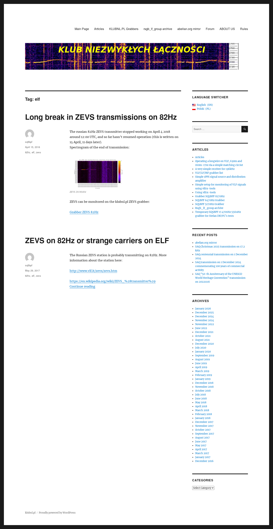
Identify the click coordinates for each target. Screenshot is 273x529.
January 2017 (202, 457)
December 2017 (204, 422)
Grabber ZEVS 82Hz (84, 212)
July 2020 (200, 347)
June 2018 (201, 398)
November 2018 (204, 386)
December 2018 (204, 383)
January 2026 (203, 308)
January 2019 (203, 379)
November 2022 (204, 324)
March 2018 (202, 410)
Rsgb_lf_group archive (209, 208)
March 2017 (202, 453)
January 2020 (203, 351)
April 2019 (201, 367)
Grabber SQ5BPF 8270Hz (210, 196)
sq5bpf (28, 142)
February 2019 (203, 375)
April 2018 (201, 406)
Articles (99, 29)
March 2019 (202, 371)
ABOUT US (227, 29)
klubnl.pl (30, 512)
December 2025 (204, 312)
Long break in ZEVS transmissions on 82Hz (101, 116)
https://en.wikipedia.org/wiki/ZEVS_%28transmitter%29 (113, 281)
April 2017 (201, 449)
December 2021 (204, 332)
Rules (244, 29)
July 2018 (200, 394)
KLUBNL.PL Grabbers (123, 29)
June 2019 (201, 363)
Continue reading (82, 286)
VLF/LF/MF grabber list (209, 172)
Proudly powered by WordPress (57, 512)
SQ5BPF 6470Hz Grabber (210, 200)
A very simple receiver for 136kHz (215, 169)
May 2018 (200, 402)
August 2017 (202, 437)
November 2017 (204, 426)
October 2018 (203, 390)
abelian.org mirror (189, 29)
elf (33, 152)
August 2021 (202, 339)
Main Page (82, 29)
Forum (210, 29)
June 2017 (201, 441)
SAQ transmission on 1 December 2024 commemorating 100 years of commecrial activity (219, 266)
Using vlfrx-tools (205, 192)
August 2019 (202, 359)
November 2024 (204, 320)
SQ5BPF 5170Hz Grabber (209, 204)
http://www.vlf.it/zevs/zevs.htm (93, 271)
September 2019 (204, 355)
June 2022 (201, 328)
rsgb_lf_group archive (158, 29)
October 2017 (203, 429)
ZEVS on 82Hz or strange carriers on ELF (97, 240)
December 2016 (204, 461)
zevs (38, 152)
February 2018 (203, 414)
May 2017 (200, 445)
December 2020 (204, 343)
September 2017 (204, 433)
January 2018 (202, 418)
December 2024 (204, 316)
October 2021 (203, 336)
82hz (27, 152)
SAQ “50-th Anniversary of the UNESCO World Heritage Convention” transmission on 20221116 (220, 277)
